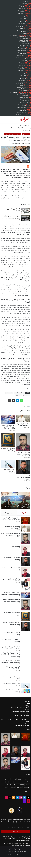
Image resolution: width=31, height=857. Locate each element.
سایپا (3, 782)
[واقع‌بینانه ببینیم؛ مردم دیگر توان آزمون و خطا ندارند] (25, 561)
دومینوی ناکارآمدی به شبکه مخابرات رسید (9, 470)
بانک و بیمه (7, 134)
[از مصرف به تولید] (25, 550)
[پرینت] (9, 400)
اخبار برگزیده (22, 393)
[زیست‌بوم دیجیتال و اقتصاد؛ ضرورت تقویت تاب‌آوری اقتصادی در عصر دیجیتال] (8, 419)
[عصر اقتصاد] (24, 119)
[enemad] (20, 815)
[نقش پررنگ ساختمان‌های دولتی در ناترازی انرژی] (25, 691)
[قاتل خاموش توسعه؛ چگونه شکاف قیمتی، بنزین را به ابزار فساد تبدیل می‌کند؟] (23, 442)
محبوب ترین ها (9, 513)
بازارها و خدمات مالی (16, 134)
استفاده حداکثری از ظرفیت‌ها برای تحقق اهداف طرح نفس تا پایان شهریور (11, 648)
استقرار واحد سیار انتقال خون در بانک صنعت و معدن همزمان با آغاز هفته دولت (11, 661)
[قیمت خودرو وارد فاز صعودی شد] (25, 211)
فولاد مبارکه (9, 784)
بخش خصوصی (26, 782)
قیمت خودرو (19, 787)
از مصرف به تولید (16, 546)
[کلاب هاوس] (24, 801)
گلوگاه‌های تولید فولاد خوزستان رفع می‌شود (12, 633)
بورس (20, 782)
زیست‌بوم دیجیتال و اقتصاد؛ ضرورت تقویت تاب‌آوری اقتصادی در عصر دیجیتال (8, 427)
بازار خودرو (20, 779)
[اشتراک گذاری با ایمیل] (13, 400)
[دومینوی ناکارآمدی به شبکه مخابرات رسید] (8, 464)
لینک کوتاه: (28, 128)
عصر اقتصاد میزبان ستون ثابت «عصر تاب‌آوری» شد (8, 449)
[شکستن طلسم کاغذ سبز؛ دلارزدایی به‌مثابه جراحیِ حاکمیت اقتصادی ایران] (25, 538)
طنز (14, 784)
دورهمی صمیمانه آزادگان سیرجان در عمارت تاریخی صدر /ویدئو (16, 507)
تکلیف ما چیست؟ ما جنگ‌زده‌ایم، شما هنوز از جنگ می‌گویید (23, 477)
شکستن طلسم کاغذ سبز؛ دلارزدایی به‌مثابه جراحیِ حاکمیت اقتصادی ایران (10, 534)
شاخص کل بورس (20, 784)
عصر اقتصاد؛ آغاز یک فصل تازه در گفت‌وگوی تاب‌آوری (23, 424)
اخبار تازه (23, 513)
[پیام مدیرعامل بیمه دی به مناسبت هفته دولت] (25, 679)
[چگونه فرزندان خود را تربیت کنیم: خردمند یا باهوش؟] (25, 584)
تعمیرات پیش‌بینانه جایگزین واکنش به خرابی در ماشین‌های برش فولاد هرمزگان (11, 519)
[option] (15, 500)
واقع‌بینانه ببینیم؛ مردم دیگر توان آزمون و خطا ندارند (11, 558)
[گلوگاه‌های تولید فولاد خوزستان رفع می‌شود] (25, 635)
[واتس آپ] (21, 400)
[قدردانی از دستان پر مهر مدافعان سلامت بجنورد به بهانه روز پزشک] (25, 670)
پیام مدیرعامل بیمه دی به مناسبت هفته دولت (11, 677)
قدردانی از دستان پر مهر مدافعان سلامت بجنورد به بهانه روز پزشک (11, 668)
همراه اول (5, 787)
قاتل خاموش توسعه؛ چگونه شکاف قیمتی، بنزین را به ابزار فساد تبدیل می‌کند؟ (23, 454)
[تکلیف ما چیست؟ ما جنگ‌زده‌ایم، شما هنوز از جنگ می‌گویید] (23, 467)
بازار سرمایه (13, 779)
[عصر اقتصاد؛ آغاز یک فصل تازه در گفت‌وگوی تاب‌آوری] (23, 418)
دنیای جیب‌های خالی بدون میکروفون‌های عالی (10, 568)
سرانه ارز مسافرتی (26, 395)
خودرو (11, 782)
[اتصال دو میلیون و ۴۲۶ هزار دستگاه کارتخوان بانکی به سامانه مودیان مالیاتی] (25, 218)
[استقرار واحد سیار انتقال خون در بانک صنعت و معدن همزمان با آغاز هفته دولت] (25, 662)
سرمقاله (27, 784)
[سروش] (10, 797)
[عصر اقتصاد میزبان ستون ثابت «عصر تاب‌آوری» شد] (8, 440)
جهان (15, 782)
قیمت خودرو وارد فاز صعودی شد (12, 209)
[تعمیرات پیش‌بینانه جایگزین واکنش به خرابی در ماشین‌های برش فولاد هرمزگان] (25, 520)
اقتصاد (24, 131)
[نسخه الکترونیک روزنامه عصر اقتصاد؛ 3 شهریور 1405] (25, 642)
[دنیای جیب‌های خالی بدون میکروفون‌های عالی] (25, 572)
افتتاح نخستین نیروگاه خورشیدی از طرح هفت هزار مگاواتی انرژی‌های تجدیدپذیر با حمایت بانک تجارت (10, 654)
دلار (7, 782)
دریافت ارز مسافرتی (9, 393)
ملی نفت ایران (12, 787)
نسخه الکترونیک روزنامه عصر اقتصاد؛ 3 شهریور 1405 (11, 640)
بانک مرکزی (16, 393)
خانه (28, 131)
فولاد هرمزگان (26, 787)
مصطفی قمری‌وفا (19, 395)
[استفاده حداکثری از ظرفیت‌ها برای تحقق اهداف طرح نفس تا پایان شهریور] (25, 648)
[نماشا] (28, 801)
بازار (23, 134)
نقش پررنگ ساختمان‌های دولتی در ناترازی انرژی (12, 690)
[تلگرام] (17, 400)
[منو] (2, 120)
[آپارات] (6, 797)
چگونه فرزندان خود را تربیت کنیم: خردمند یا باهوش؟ (10, 580)
